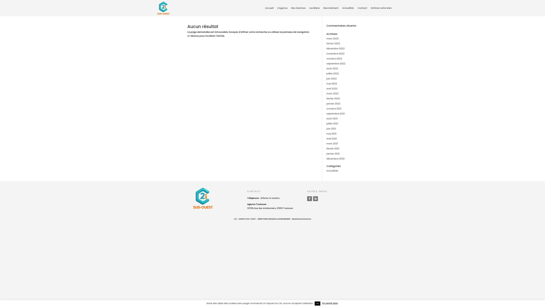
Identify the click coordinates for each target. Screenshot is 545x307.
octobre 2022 (334, 58)
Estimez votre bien (381, 8)
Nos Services (298, 8)
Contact (362, 8)
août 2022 (332, 68)
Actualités (348, 8)
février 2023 (333, 43)
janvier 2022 (333, 103)
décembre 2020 (335, 158)
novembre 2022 (335, 53)
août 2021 (332, 118)
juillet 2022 (332, 73)
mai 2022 (331, 83)
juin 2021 (331, 128)
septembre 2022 (335, 63)
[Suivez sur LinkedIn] (315, 198)
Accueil (269, 8)
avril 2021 (331, 138)
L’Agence (282, 8)
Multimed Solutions (301, 219)
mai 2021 (331, 133)
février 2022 (333, 98)
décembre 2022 (335, 48)
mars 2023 (332, 38)
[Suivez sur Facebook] (309, 198)
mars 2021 (332, 143)
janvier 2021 (333, 153)
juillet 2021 (332, 123)
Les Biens (314, 8)
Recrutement (330, 8)
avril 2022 (332, 88)
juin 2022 (331, 78)
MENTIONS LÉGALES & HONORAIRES (274, 219)
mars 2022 (332, 93)
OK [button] (317, 303)
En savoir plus (330, 303)
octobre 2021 (333, 108)
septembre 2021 (335, 113)
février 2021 (332, 148)
